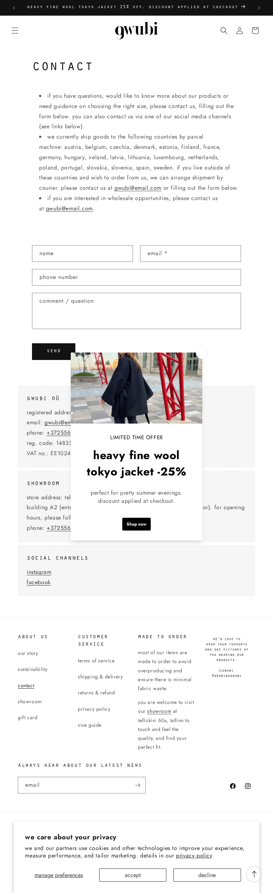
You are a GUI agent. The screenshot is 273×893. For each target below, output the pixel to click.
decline (207, 875)
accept (133, 875)
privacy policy (194, 855)
